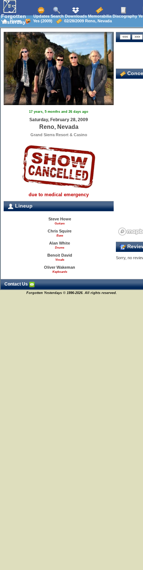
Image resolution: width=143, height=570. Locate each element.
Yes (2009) (41, 21)
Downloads (75, 16)
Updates (41, 16)
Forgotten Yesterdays (15, 19)
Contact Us (16, 284)
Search (57, 16)
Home (14, 21)
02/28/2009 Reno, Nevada (87, 21)
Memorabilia (99, 16)
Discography (124, 16)
